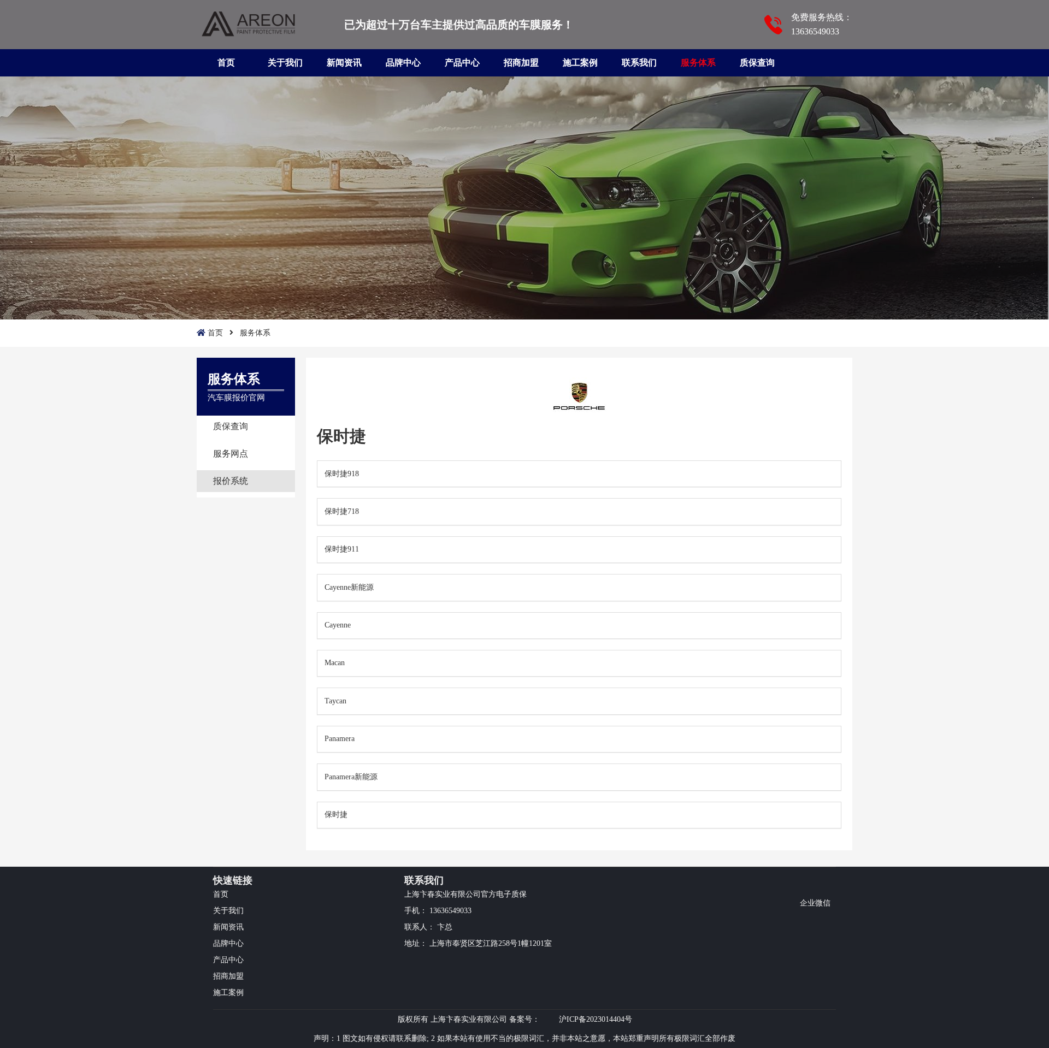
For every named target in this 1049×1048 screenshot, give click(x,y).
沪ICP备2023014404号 (595, 1019)
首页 (226, 62)
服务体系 (698, 62)
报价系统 (230, 480)
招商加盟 (521, 62)
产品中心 (462, 62)
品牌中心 (403, 62)
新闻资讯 (344, 62)
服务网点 (230, 453)
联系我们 (639, 62)
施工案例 (580, 62)
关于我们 (285, 62)
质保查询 (757, 62)
